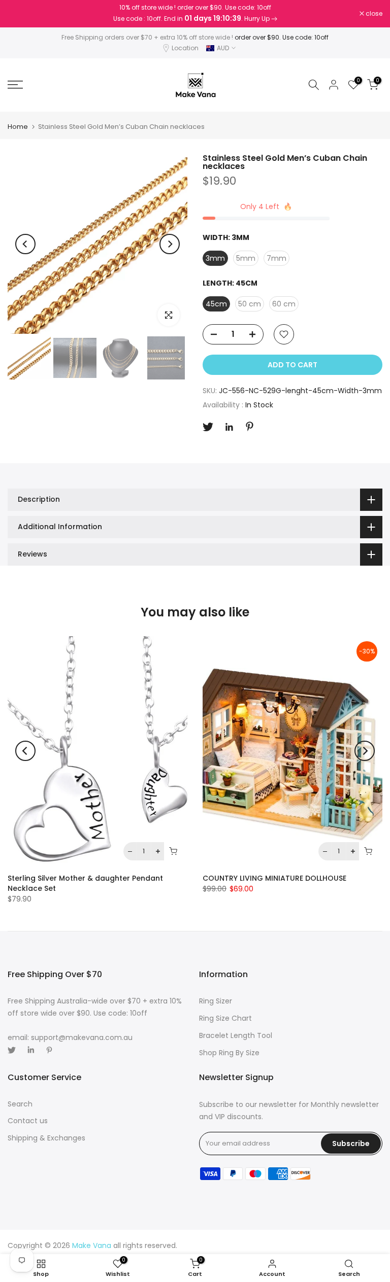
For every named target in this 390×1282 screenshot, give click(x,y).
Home (18, 126)
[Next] (169, 244)
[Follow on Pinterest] (249, 426)
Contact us (28, 1121)
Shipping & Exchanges (46, 1138)
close (21, 14)
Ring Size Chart (225, 1018)
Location (185, 48)
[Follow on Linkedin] (229, 427)
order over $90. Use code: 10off (282, 37)
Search (20, 1104)
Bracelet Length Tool (235, 1035)
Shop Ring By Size (229, 1053)
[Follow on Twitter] (208, 427)
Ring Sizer (215, 1001)
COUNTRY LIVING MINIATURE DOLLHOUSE (274, 879)
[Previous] (25, 244)
